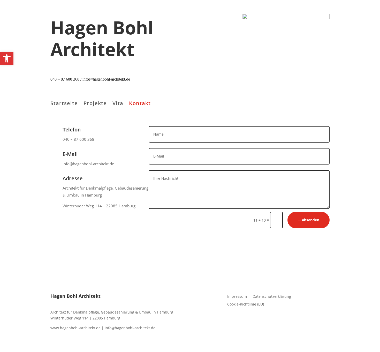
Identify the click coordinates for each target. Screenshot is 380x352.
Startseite (64, 104)
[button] (6, 58)
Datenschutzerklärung (272, 296)
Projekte (95, 104)
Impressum (237, 296)
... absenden (308, 219)
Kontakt (140, 104)
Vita (117, 104)
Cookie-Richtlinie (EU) (245, 304)
